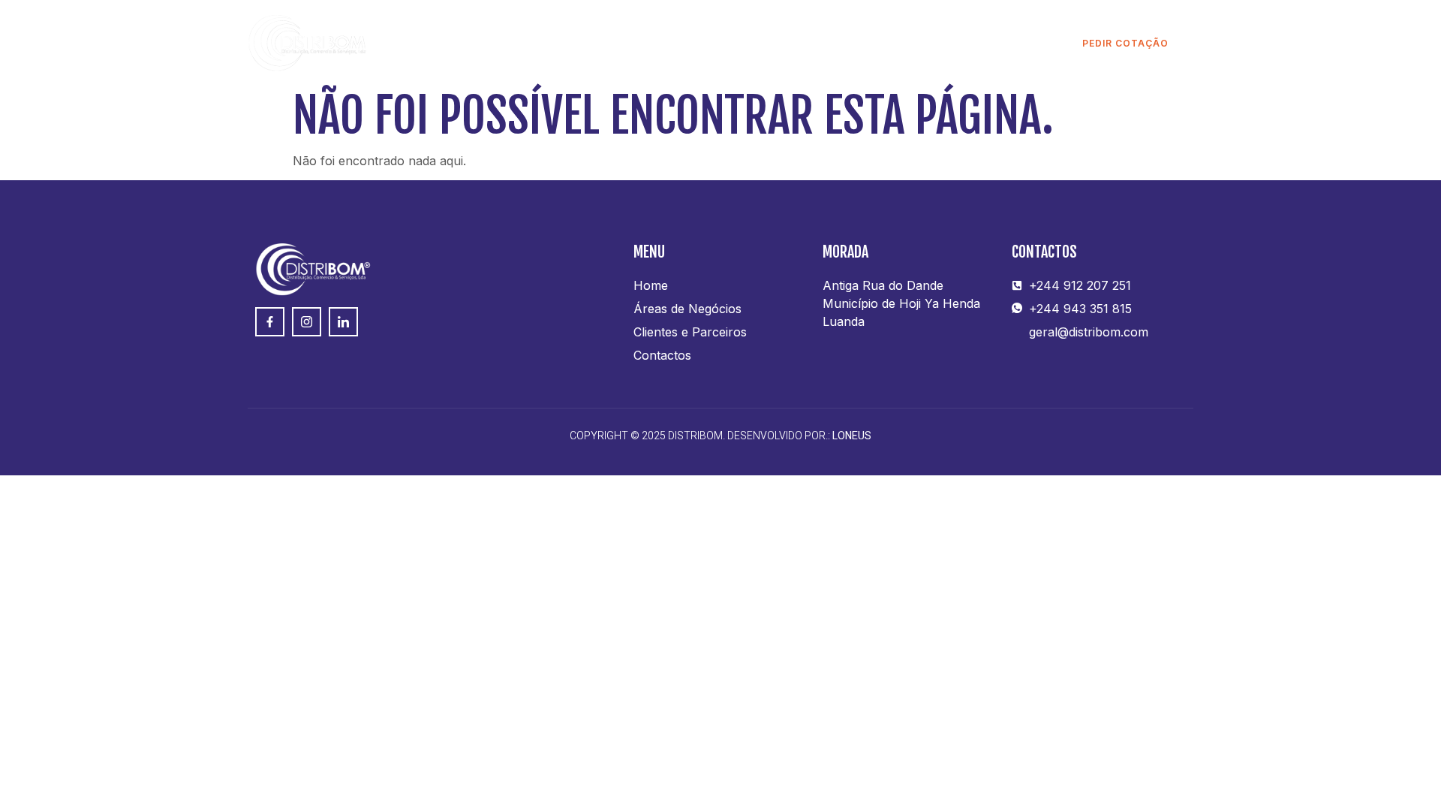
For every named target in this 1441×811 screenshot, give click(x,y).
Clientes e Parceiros (765, 43)
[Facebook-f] (269, 321)
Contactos (895, 43)
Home (518, 43)
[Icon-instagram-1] (306, 321)
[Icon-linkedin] (343, 321)
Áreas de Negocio (615, 43)
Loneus (851, 436)
